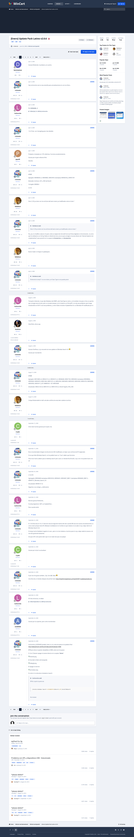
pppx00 (18, 159)
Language (12, 834)
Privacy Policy (20, 834)
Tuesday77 (14, 776)
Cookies (34, 834)
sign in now (45, 718)
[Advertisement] (67, 22)
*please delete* (17, 775)
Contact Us (27, 834)
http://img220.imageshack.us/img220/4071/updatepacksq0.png (74, 579)
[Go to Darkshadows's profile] (17, 64)
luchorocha (17, 113)
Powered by (117, 834)
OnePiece (18, 329)
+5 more (31, 779)
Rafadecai (18, 206)
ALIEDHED (18, 627)
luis (15, 765)
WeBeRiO (105, 53)
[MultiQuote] (28, 76)
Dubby (13, 743)
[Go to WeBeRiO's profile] (101, 54)
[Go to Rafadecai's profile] (17, 200)
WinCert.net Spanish (33, 46)
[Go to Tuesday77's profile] (12, 782)
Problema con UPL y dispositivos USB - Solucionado (30, 758)
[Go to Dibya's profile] (12, 748)
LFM (12, 760)
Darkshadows (18, 70)
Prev (14, 57)
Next (36, 57)
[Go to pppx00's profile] (17, 153)
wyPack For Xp (16, 741)
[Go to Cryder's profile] (17, 426)
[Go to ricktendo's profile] (11, 46)
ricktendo (15, 46)
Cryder (18, 432)
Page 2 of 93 (46, 57)
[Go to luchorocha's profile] (17, 107)
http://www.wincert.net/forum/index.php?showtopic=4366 (44, 647)
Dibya (15, 748)
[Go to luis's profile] (12, 765)
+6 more (29, 795)
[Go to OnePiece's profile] (17, 323)
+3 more (31, 762)
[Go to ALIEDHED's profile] (17, 621)
